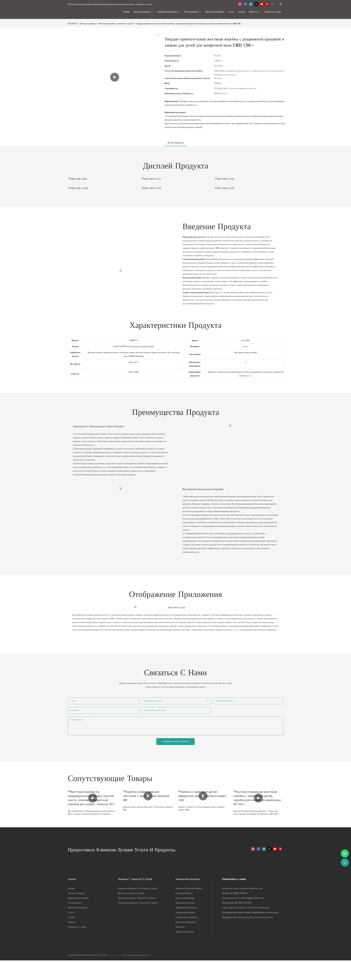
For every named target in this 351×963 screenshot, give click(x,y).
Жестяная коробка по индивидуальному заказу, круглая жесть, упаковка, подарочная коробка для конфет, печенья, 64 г (91, 812)
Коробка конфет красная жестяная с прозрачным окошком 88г (148, 808)
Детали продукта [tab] (175, 142)
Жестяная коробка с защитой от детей (116, 23)
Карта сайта (114, 955)
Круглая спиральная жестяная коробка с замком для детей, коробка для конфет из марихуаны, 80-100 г (256, 812)
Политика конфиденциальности (136, 955)
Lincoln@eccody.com (252, 898)
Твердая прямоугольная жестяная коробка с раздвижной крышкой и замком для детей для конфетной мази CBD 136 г (189, 23)
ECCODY (72, 23)
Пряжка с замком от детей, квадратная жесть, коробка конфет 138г (201, 808)
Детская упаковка (87, 23)
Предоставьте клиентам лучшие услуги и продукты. (122, 850)
